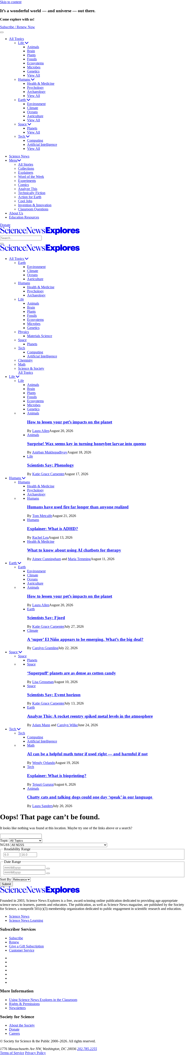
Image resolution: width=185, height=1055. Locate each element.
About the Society (22, 1025)
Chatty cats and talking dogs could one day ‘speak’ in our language (90, 797)
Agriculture (35, 116)
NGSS (5, 845)
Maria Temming (79, 559)
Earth (22, 100)
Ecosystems (35, 63)
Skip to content (10, 2)
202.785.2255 (87, 1049)
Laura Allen (40, 431)
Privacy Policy (35, 1053)
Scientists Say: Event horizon (54, 694)
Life (21, 43)
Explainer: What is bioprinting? (56, 775)
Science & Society (31, 368)
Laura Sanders (42, 806)
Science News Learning (26, 920)
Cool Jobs (25, 201)
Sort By (6, 879)
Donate (5, 225)
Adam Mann (41, 725)
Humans (24, 79)
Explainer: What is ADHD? (52, 528)
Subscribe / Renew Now (17, 27)
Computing (35, 140)
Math (21, 364)
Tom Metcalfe (42, 516)
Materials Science (39, 336)
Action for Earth (29, 197)
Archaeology (36, 92)
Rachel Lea (40, 537)
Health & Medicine (40, 83)
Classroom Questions (33, 209)
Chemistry (25, 360)
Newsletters (17, 1008)
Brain (31, 51)
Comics (23, 185)
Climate (32, 108)
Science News (19, 156)
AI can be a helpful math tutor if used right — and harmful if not (87, 754)
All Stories (25, 164)
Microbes (33, 67)
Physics (23, 332)
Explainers (25, 172)
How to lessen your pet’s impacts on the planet (69, 422)
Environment (36, 104)
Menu (13, 160)
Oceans (32, 112)
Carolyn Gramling (45, 648)
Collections (26, 168)
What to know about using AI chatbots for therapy (74, 550)
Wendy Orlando (43, 763)
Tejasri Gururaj (43, 784)
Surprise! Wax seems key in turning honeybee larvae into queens (86, 443)
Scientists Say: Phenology (50, 465)
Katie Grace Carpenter (48, 474)
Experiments (27, 181)
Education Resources (24, 217)
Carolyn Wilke (67, 725)
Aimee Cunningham (46, 559)
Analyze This (27, 189)
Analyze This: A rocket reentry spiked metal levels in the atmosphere (90, 716)
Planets (32, 128)
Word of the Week (31, 177)
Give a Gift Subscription (26, 946)
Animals (33, 47)
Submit (6, 884)
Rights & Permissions (24, 1004)
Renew (14, 942)
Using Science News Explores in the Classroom (43, 1000)
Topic (4, 840)
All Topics (16, 39)
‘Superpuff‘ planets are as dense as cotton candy (71, 673)
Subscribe (16, 938)
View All (33, 75)
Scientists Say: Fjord (46, 617)
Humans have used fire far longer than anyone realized (78, 507)
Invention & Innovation (34, 205)
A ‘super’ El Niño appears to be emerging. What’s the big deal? (85, 639)
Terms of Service (12, 1053)
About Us (16, 213)
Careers (14, 1033)
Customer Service (21, 950)
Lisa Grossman (43, 682)
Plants (31, 55)
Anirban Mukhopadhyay (49, 452)
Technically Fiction (31, 193)
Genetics (33, 71)
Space (23, 124)
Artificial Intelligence (42, 144)
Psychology (35, 87)
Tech (22, 136)
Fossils (32, 59)
